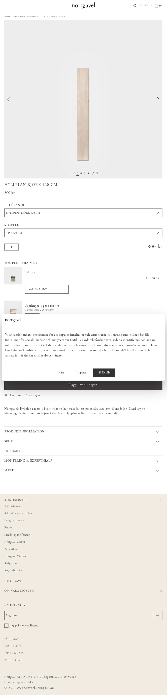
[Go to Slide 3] (77, 173)
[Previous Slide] (8, 99)
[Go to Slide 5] (85, 173)
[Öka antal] (15, 247)
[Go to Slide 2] (74, 173)
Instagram (14, 653)
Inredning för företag (17, 535)
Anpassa (81, 372)
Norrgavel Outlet (14, 542)
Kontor (31, 16)
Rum (22, 16)
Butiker (8, 527)
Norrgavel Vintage (15, 556)
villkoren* (33, 625)
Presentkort (11, 549)
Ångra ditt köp (13, 570)
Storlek (11, 225)
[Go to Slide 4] (81, 173)
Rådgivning (11, 563)
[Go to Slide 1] (70, 173)
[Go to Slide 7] (93, 173)
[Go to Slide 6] (89, 173)
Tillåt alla (104, 372)
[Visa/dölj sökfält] (135, 6)
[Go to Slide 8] (97, 173)
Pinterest (13, 660)
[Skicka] (157, 615)
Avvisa (60, 372)
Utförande (14, 205)
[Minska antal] (7, 247)
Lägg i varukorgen (83, 385)
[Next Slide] (158, 99)
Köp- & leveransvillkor (18, 513)
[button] (83, 99)
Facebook (13, 646)
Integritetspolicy (14, 520)
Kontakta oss (12, 506)
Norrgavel (11, 16)
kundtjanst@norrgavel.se (19, 682)
